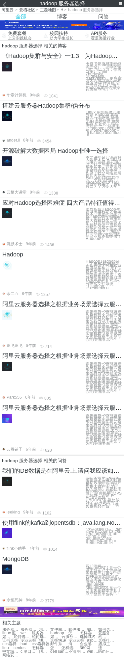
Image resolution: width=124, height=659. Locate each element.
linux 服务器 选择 (11, 633)
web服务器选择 (26, 633)
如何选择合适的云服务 (41, 637)
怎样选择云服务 (74, 633)
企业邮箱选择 (89, 644)
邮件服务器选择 (77, 629)
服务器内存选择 (30, 629)
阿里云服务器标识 (44, 651)
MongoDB (15, 559)
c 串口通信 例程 (30, 651)
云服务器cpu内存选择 (71, 637)
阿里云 (8, 10)
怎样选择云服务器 (89, 633)
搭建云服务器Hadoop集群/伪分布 (46, 105)
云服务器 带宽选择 (107, 633)
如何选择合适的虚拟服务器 (23, 637)
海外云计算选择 (74, 644)
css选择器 (41, 644)
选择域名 (88, 637)
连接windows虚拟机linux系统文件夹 (103, 648)
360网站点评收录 (89, 648)
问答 (103, 16)
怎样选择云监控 (56, 648)
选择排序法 (107, 640)
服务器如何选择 (11, 629)
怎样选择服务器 (44, 629)
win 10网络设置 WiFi (92, 651)
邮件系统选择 (59, 644)
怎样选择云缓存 (71, 648)
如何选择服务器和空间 (8, 637)
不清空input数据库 (77, 651)
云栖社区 (27, 10)
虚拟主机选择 (107, 644)
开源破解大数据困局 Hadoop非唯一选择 (55, 150)
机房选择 (103, 637)
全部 (21, 16)
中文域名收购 (11, 651)
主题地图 (48, 10)
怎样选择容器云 (41, 648)
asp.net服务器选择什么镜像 (92, 640)
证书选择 (10, 640)
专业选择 (28, 640)
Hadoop (12, 254)
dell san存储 (59, 651)
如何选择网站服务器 (107, 629)
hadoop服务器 (59, 633)
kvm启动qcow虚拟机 (107, 651)
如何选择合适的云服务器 (56, 637)
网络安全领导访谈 (11, 655)
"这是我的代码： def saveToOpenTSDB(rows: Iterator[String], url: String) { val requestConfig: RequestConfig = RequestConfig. (104, 536)
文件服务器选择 (59, 629)
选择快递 (58, 640)
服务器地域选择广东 (41, 633)
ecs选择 (9, 644)
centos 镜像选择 (23, 648)
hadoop (26, 644)
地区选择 (44, 640)
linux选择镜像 (8, 648)
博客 (62, 16)
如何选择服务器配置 (92, 629)
